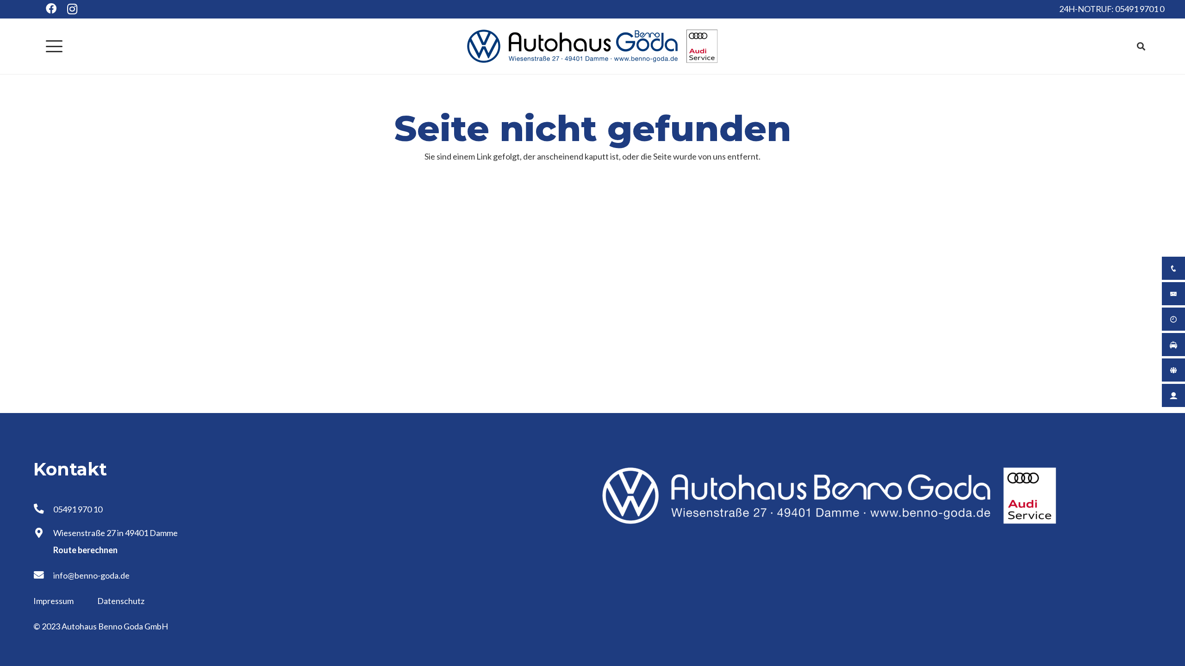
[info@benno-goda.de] (43, 575)
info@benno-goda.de (91, 575)
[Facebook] (51, 8)
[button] (54, 46)
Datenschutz (120, 601)
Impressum (54, 601)
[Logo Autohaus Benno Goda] (592, 46)
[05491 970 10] (43, 509)
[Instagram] (72, 9)
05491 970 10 (77, 509)
